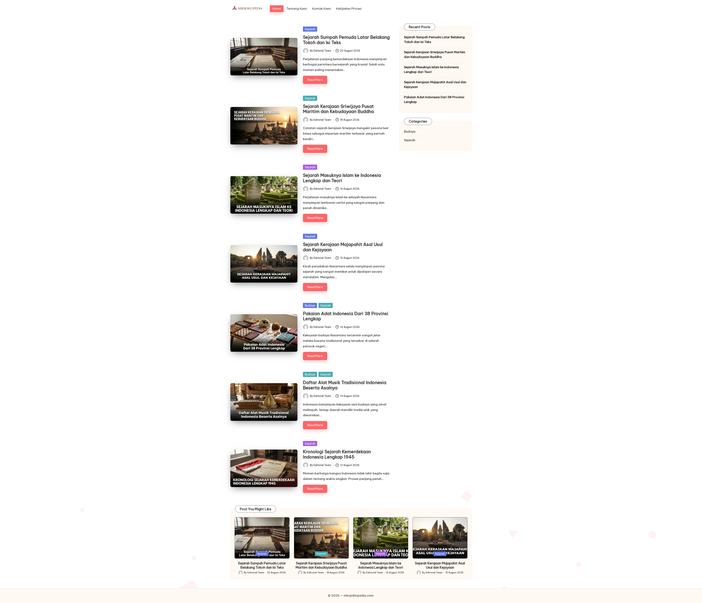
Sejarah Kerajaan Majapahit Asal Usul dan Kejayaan (343, 247)
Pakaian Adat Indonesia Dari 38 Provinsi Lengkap (345, 316)
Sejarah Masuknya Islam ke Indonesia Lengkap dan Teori (342, 177)
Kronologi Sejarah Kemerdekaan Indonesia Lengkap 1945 (337, 454)
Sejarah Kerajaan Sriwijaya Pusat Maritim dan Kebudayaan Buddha (338, 109)
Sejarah (310, 29)
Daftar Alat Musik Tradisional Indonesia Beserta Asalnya (344, 385)
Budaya (310, 305)
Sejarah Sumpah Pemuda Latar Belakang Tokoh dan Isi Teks (346, 39)
